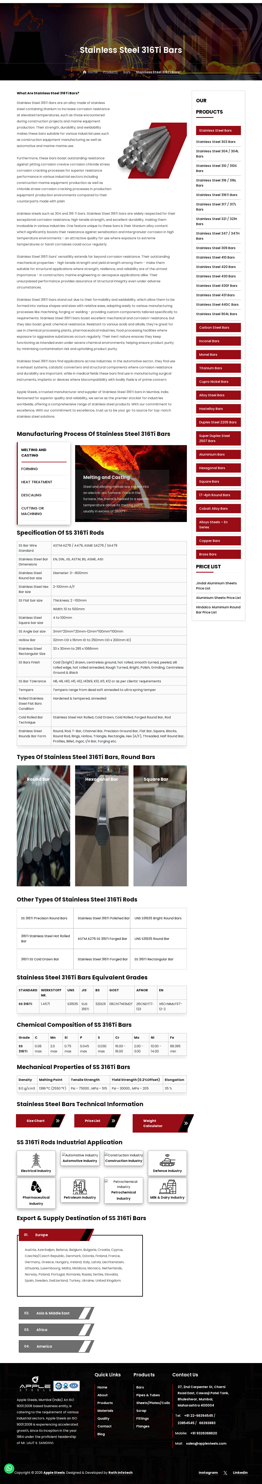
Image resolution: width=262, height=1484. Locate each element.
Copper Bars (209, 540)
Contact (104, 1426)
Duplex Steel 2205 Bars (218, 422)
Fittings (142, 1418)
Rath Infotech (120, 1472)
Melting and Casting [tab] (33, 452)
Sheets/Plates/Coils (153, 1403)
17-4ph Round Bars (214, 495)
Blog (101, 1434)
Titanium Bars (210, 368)
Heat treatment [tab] (36, 481)
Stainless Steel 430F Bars (216, 285)
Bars (140, 1387)
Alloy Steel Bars (212, 395)
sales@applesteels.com (206, 1443)
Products (105, 1403)
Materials (105, 1410)
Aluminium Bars (212, 454)
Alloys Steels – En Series (213, 525)
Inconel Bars (209, 341)
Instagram (208, 1472)
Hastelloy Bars (211, 408)
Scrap (141, 1410)
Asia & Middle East (47, 1313)
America (38, 1346)
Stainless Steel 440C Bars (217, 304)
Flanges (142, 1426)
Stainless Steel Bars (215, 130)
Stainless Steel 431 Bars (215, 295)
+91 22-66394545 (198, 1415)
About (102, 1395)
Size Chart (36, 1120)
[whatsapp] (9, 1468)
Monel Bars (208, 354)
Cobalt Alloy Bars (213, 508)
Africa (35, 1329)
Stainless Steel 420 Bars (216, 266)
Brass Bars (208, 554)
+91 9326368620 (203, 1433)
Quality (103, 1418)
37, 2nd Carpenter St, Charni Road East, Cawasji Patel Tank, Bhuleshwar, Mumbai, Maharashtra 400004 (203, 1396)
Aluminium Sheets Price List (218, 597)
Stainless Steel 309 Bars (216, 248)
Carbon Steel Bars (214, 327)
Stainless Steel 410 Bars (215, 257)
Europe (36, 1234)
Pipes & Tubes (148, 1395)
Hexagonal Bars (212, 468)
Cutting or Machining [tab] (32, 511)
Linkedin (240, 1472)
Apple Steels (54, 1472)
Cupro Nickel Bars (213, 381)
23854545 (186, 1423)
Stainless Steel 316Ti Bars (216, 195)
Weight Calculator (153, 1123)
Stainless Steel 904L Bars (216, 314)
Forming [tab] (29, 468)
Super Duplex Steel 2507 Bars (214, 438)
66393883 (207, 1423)
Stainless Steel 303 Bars (216, 141)
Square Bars (209, 481)
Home (102, 1387)
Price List (92, 1120)
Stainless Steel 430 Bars (216, 276)
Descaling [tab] (31, 495)
